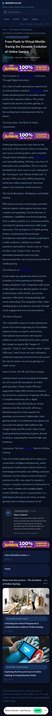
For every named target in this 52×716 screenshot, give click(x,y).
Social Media (26, 270)
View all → (46, 582)
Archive (16, 19)
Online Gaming (27, 76)
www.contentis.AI (41, 698)
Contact (35, 19)
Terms (13, 701)
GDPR (6, 701)
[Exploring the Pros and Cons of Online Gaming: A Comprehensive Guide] (26, 659)
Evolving (29, 448)
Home (6, 19)
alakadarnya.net (13, 3)
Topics (25, 19)
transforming (36, 91)
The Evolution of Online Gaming (20, 30)
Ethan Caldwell (20, 515)
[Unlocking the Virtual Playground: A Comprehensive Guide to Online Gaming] (26, 611)
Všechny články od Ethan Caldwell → (26, 533)
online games (40, 157)
